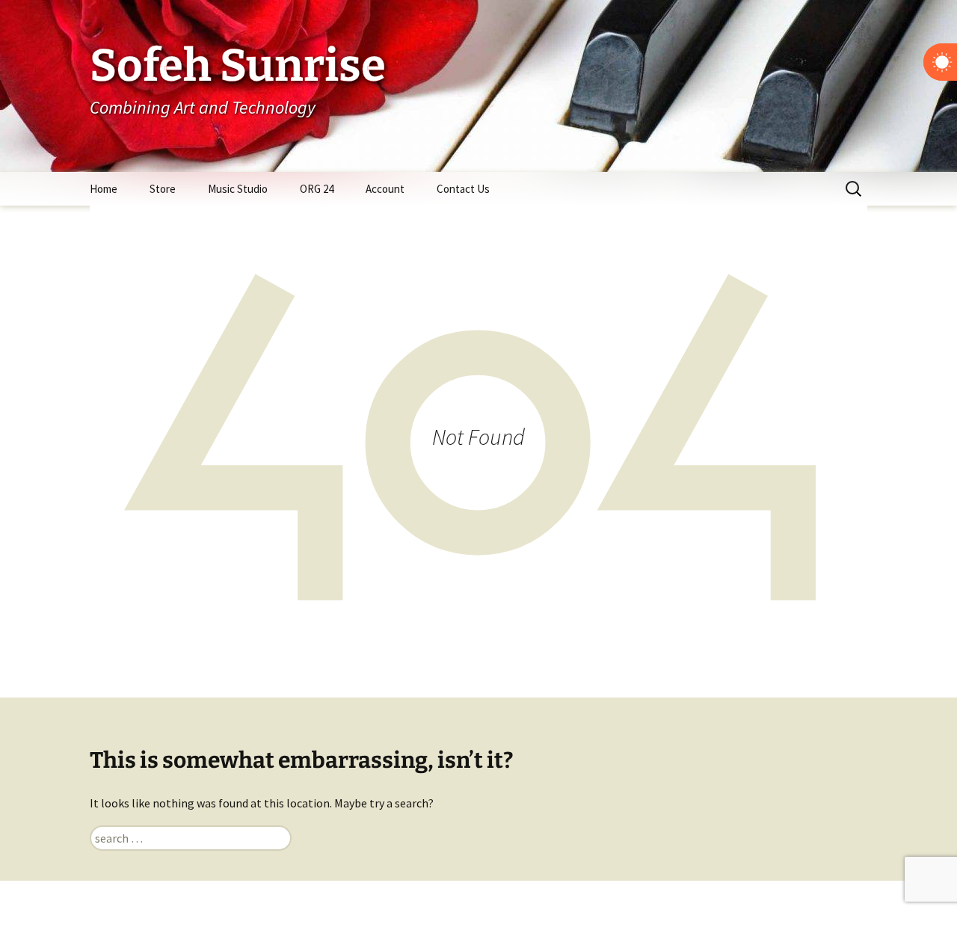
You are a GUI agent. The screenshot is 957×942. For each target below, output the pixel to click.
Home (103, 189)
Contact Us (463, 189)
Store (163, 189)
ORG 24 (316, 189)
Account (385, 189)
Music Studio (238, 189)
